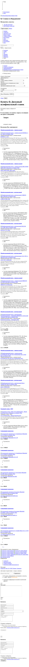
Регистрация (6, 12)
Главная (5, 31)
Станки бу (5, 32)
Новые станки (6, 35)
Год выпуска (4, 88)
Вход (4, 13)
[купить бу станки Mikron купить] (7, 555)
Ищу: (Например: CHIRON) (7, 94)
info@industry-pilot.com (8, 26)
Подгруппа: (3, 84)
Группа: (2, 81)
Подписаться (17, 573)
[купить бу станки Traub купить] (20, 553)
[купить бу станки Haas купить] (22, 554)
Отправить (3, 630)
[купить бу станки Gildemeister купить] (8, 554)
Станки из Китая (7, 36)
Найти (5, 98)
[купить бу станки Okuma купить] (20, 550)
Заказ (4, 38)
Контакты (5, 40)
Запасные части (7, 33)
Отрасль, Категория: (5, 76)
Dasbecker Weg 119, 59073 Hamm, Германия (11, 568)
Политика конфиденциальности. (13, 627)
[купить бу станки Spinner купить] (7, 553)
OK (18, 63)
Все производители (5, 557)
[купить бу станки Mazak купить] (7, 552)
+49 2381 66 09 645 (7, 24)
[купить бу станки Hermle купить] (20, 552)
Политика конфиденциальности (11, 564)
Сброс (2, 98)
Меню (10, 28)
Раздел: (2, 79)
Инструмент (6, 37)
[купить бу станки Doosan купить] (7, 550)
